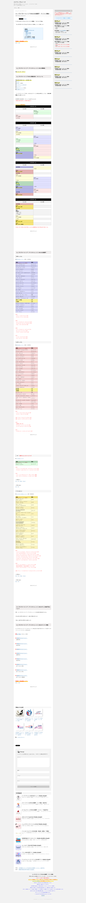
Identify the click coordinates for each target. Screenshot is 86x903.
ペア (27, 34)
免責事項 (43, 895)
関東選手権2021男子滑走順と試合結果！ (27, 869)
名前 (18, 770)
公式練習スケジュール (20, 89)
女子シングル (28, 33)
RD (16, 575)
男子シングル (28, 32)
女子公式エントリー (20, 345)
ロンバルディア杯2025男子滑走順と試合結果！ (32, 845)
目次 (18, 7)
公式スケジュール (19, 87)
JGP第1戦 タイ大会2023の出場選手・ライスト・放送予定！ (38, 733)
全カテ (24, 481)
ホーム (15, 7)
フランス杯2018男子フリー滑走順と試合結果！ (32, 852)
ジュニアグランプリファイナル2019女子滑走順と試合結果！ (34, 824)
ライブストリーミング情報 (30, 38)
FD (18, 575)
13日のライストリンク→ (21, 643)
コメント (19, 757)
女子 (19, 42)
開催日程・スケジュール (29, 30)
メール (18, 775)
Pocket (25, 18)
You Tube (18, 634)
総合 (21, 481)
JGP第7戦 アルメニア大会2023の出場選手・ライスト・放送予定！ (29, 719)
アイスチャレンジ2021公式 (21, 84)
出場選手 (26, 31)
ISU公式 (17, 81)
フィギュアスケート (21, 737)
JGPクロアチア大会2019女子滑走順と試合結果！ (32, 817)
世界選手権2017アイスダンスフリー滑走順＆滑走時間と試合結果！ (36, 838)
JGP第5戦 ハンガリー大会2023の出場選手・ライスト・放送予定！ (20, 733)
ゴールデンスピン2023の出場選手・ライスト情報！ (38, 719)
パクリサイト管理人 (36, 881)
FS (18, 481)
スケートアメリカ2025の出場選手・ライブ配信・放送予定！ (34, 802)
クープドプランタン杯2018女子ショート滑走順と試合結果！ (34, 795)
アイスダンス (28, 35)
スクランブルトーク (20, 2)
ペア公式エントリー (20, 458)
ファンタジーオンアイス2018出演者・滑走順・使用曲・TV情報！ (36, 831)
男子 (16, 42)
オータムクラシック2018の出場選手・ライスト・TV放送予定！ (35, 809)
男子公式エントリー (20, 259)
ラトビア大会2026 (63, 30)
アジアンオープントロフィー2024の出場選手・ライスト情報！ (20, 719)
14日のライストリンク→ (21, 658)
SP (16, 481)
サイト (18, 780)
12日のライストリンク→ (21, 638)
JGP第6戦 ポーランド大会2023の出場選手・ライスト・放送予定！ (29, 733)
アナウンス (18, 86)
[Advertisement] (33, 56)
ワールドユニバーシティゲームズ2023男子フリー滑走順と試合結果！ (36, 859)
